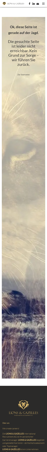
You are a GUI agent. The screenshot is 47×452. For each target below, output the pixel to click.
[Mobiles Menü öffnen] (43, 4)
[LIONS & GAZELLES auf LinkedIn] (33, 3)
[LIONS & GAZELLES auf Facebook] (29, 3)
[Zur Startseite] (13, 3)
